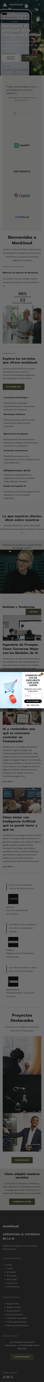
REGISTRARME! (33, 701)
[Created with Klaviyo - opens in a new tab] (22, 709)
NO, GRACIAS (33, 705)
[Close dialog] (42, 674)
